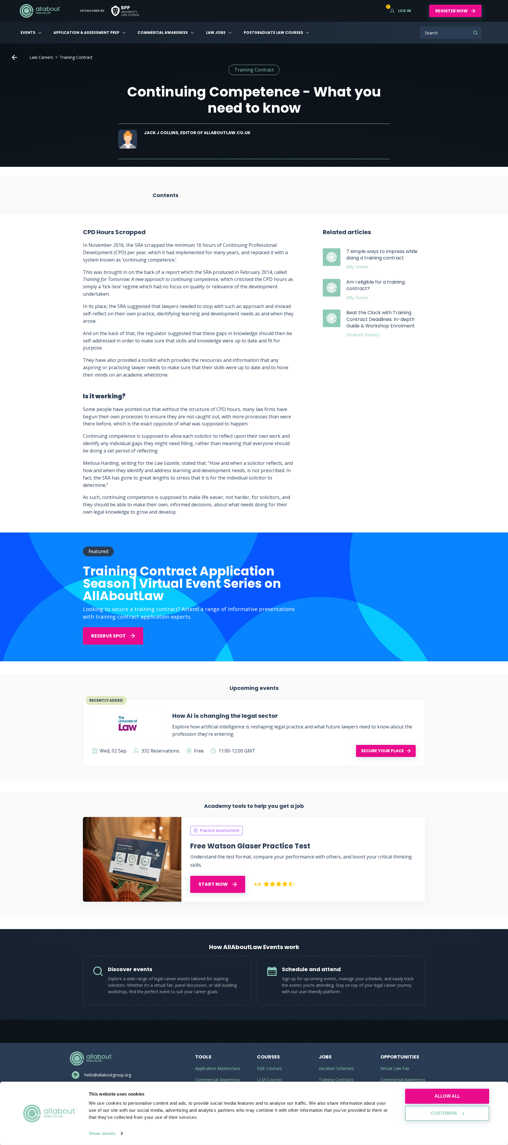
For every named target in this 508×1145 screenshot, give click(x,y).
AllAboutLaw (40, 11)
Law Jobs (215, 32)
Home (14, 57)
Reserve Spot (109, 636)
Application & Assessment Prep (86, 32)
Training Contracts (336, 1079)
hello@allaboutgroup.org (107, 1075)
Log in (400, 10)
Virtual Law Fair (395, 1068)
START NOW (213, 884)
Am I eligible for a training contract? (375, 285)
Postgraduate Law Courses (273, 32)
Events (28, 32)
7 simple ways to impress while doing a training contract (381, 254)
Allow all (447, 1096)
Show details (102, 1133)
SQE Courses (269, 1068)
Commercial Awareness (163, 32)
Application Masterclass (217, 1068)
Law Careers (41, 57)
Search (475, 32)
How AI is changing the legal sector (225, 716)
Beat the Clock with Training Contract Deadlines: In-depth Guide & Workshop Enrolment (380, 319)
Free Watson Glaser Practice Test (250, 846)
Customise (444, 1113)
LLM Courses (269, 1079)
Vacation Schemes (336, 1068)
